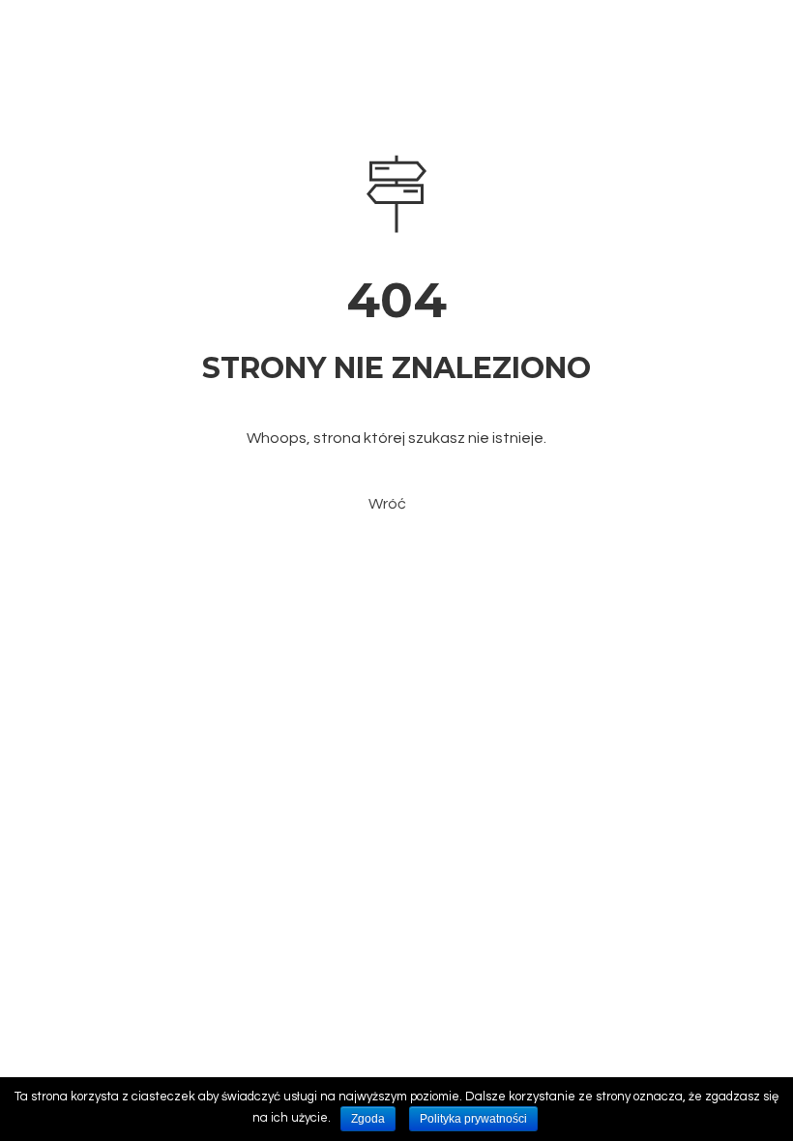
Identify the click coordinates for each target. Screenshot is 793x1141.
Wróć (387, 504)
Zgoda (368, 1119)
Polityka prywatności (473, 1119)
